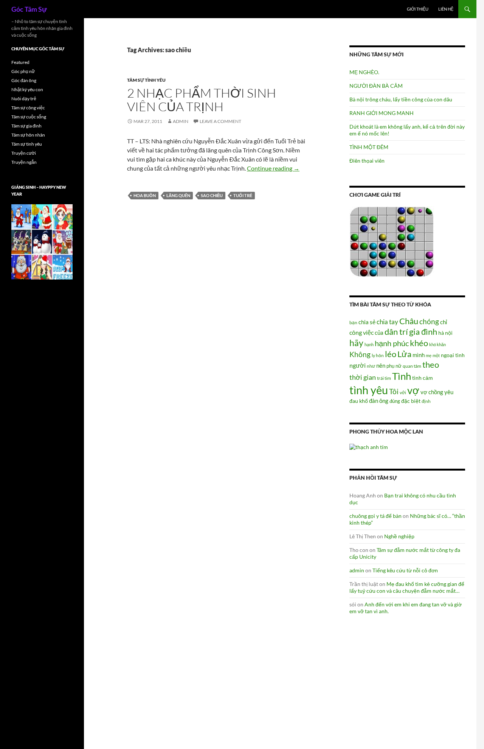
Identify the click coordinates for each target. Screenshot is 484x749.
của (379, 332)
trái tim (384, 378)
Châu (408, 321)
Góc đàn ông (23, 80)
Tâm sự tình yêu (146, 80)
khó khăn (437, 344)
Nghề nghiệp (399, 536)
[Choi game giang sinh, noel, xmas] (42, 241)
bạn (353, 322)
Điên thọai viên (367, 160)
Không (360, 354)
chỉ (443, 322)
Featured (20, 62)
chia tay (387, 322)
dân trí (396, 331)
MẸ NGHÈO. (364, 72)
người (357, 365)
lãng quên (178, 195)
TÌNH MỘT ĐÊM (368, 147)
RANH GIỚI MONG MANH (381, 113)
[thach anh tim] (368, 446)
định (426, 401)
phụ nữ (394, 366)
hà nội (445, 332)
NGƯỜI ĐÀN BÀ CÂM (376, 85)
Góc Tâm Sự (29, 9)
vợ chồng (431, 391)
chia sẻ (366, 322)
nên (380, 365)
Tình (401, 376)
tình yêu (368, 389)
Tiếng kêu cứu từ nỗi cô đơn (405, 570)
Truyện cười (23, 153)
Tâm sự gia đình (26, 126)
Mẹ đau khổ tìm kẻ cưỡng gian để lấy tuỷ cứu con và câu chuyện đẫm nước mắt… (406, 587)
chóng (429, 321)
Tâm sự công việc (28, 107)
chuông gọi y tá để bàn (375, 516)
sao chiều (212, 195)
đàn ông (378, 400)
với (403, 392)
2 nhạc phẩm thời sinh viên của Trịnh (201, 99)
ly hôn (378, 355)
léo (390, 354)
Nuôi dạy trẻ (23, 98)
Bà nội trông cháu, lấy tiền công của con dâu (400, 99)
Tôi (394, 391)
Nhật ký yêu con (27, 89)
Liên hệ (445, 8)
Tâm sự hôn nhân (28, 135)
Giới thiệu (417, 8)
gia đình (423, 331)
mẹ (428, 355)
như (371, 365)
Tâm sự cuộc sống (28, 117)
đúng (394, 401)
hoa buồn (144, 195)
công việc (361, 332)
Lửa (404, 354)
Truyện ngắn (24, 162)
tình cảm (422, 377)
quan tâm (412, 365)
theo (430, 364)
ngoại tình (453, 355)
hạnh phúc (392, 343)
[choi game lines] (391, 241)
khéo (419, 343)
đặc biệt (410, 401)
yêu (448, 391)
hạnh (369, 344)
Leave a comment (220, 121)
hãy (356, 342)
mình (419, 354)
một (436, 355)
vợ (413, 390)
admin (180, 121)
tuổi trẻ (242, 195)
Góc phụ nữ (23, 71)
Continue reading (273, 168)
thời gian (362, 377)
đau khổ (358, 401)
